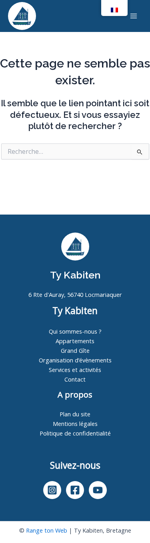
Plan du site (75, 414)
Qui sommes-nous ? (75, 331)
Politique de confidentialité (75, 433)
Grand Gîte (75, 350)
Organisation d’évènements (75, 360)
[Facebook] (75, 490)
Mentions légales (75, 424)
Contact (75, 379)
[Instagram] (52, 490)
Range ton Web (46, 530)
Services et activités (75, 370)
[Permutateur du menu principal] (133, 16)
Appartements (75, 341)
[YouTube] (98, 490)
